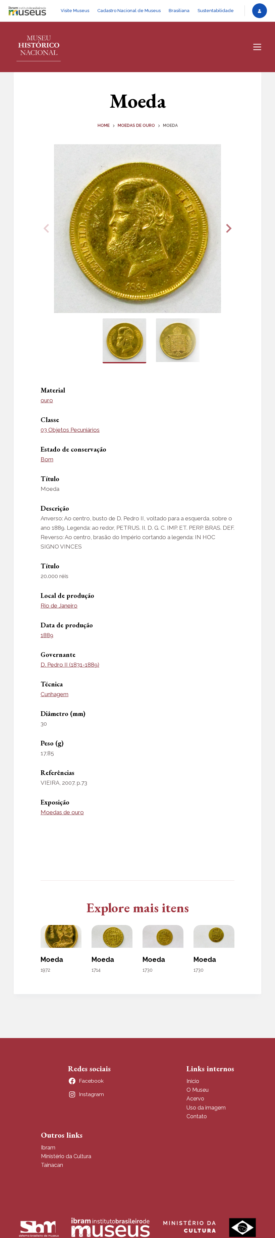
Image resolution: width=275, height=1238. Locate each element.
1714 (96, 970)
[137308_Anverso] (137, 228)
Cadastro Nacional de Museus (129, 10)
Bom (47, 459)
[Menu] (257, 47)
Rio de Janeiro (59, 605)
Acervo (195, 1098)
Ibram (48, 1147)
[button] (227, 228)
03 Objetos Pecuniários (70, 429)
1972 (45, 970)
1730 (148, 970)
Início (192, 1081)
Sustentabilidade (216, 10)
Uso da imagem (206, 1107)
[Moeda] (61, 936)
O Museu (197, 1090)
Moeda (52, 960)
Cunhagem (54, 694)
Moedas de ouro (62, 812)
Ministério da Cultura (66, 1156)
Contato (196, 1116)
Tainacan (52, 1165)
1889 (47, 635)
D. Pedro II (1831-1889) (70, 664)
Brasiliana (179, 10)
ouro (47, 400)
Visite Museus (75, 10)
